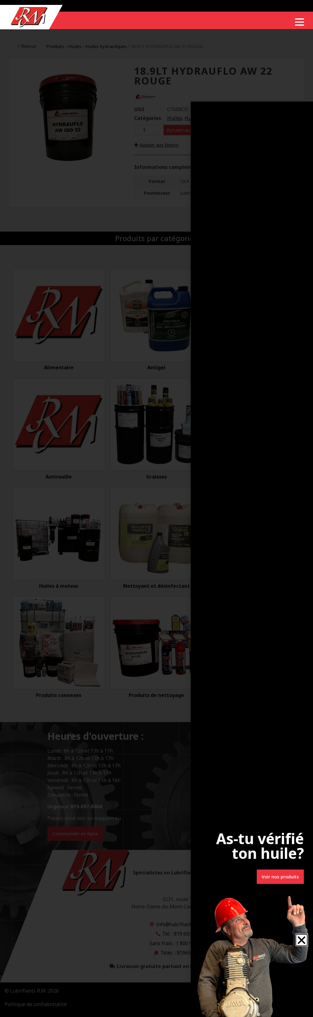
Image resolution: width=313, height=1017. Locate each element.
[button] (301, 940)
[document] (156, 508)
